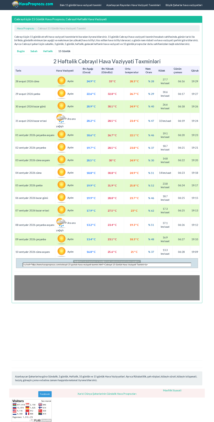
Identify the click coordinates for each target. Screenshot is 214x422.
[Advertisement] (107, 330)
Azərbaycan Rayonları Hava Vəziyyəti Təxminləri (133, 5)
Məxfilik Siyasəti (172, 390)
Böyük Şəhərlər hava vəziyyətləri (184, 5)
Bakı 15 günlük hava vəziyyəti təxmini (80, 5)
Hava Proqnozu (25, 28)
